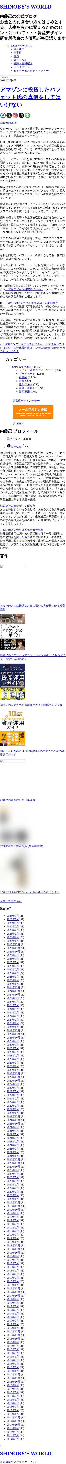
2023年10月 (13, 1037)
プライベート (22, 67)
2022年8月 (13, 1087)
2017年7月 (13, 1306)
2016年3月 (13, 1363)
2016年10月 (13, 1338)
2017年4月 (13, 1317)
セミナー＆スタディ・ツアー (31, 70)
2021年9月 (13, 1127)
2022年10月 (13, 1080)
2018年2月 (13, 1281)
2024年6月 (13, 1008)
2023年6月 (13, 1051)
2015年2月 (13, 1410)
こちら (15, 313)
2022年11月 (13, 1077)
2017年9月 (13, 1299)
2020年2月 (13, 1195)
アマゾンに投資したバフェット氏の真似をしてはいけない (30, 97)
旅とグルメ (20, 59)
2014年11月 (13, 1421)
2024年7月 (13, 1005)
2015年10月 (13, 1381)
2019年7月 (13, 1220)
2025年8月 (13, 958)
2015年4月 (13, 1403)
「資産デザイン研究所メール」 (24, 289)
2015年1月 (13, 1413)
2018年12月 (13, 1245)
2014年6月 (13, 1439)
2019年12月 (13, 1202)
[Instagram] (15, 115)
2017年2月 (13, 1324)
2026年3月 (13, 933)
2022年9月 (13, 1084)
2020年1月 (13, 1198)
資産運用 (19, 49)
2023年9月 (13, 1041)
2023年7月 (13, 1048)
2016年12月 (13, 1331)
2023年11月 (13, 1034)
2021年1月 (13, 1155)
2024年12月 (13, 987)
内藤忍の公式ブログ (16, 1462)
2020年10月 (13, 1166)
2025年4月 (13, 973)
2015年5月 (13, 1399)
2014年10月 (13, 1424)
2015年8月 (13, 1388)
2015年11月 (13, 1378)
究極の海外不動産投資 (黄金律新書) (21, 846)
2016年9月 (13, 1342)
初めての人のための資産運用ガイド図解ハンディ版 (31, 704)
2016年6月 (13, 1353)
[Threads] (21, 115)
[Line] (27, 115)
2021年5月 (13, 1141)
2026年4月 (13, 930)
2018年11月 (13, 1249)
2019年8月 (13, 1216)
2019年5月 (13, 1227)
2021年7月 (13, 1134)
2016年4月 (13, 1360)
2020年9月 (13, 1170)
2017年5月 (13, 1313)
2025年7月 (13, 962)
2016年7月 (13, 1349)
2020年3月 (13, 1191)
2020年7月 (13, 1177)
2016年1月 (13, 1370)
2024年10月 (13, 994)
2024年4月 (13, 1016)
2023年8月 (13, 1044)
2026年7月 (13, 919)
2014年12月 (13, 1417)
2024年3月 (13, 1019)
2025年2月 (13, 980)
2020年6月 (13, 1180)
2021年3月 (13, 1148)
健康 (16, 56)
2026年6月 (13, 922)
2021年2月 (13, 1152)
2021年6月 (13, 1137)
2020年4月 (13, 1188)
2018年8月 (13, 1259)
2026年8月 (13, 915)
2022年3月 (13, 1105)
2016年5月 (13, 1356)
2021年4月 (13, 1145)
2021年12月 (13, 1116)
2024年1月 (13, 1026)
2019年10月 (13, 1209)
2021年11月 (13, 1120)
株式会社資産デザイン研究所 (17, 505)
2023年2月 (13, 1066)
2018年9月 (13, 1256)
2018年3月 (13, 1277)
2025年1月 (13, 983)
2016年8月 (13, 1345)
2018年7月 (13, 1263)
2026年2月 (13, 937)
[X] (9, 115)
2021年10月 (13, 1123)
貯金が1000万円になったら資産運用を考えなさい (30, 892)
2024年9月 (13, 998)
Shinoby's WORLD (23, 366)
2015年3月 (13, 1406)
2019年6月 (13, 1224)
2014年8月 (13, 1431)
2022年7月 (13, 1091)
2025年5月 (13, 969)
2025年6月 (13, 965)
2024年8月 (13, 1001)
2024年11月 (13, 991)
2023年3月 (13, 1062)
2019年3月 (13, 1234)
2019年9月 (13, 1213)
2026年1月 (13, 940)
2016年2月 (13, 1367)
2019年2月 (13, 1238)
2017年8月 (13, 1302)
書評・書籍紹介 (23, 63)
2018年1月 (13, 1284)
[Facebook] (3, 115)
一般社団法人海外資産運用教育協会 (21, 530)
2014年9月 (13, 1428)
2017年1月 (13, 1327)
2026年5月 (13, 926)
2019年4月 (13, 1231)
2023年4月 (13, 1059)
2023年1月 (13, 1069)
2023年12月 (13, 1030)
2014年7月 (13, 1435)
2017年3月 (13, 1320)
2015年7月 (13, 1392)
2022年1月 (13, 1112)
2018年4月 (13, 1274)
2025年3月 (13, 976)
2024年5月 (13, 1012)
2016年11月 (13, 1335)
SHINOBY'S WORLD (26, 7)
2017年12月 (13, 1288)
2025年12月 (13, 944)
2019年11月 (13, 1206)
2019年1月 (13, 1241)
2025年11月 (13, 948)
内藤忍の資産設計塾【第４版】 (19, 800)
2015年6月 (13, 1396)
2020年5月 (13, 1184)
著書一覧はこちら (11, 901)
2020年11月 (13, 1163)
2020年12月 (13, 1159)
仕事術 (18, 52)
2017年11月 (13, 1292)
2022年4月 (13, 1102)
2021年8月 (13, 1130)
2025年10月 (13, 951)
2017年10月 (13, 1295)
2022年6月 (13, 1094)
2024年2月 (13, 1023)
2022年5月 (13, 1098)
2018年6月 (13, 1267)
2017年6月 (13, 1310)
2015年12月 (13, 1374)
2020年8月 (13, 1173)
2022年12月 (13, 1073)
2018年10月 (13, 1252)
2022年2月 (13, 1109)
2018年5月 (13, 1270)
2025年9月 (13, 955)
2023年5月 (13, 1055)
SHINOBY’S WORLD (19, 45)
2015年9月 (13, 1385)
